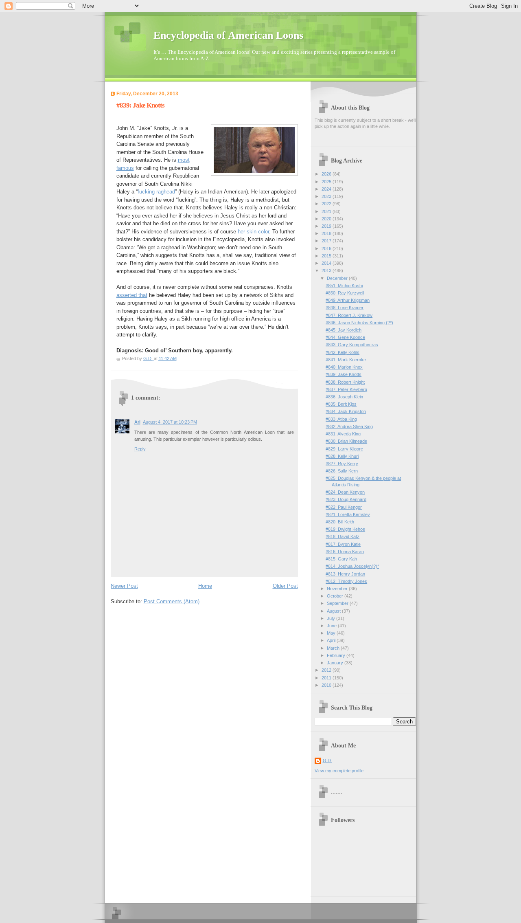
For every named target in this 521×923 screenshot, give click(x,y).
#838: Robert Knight (345, 382)
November (338, 588)
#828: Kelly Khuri (342, 456)
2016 (327, 248)
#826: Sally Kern (342, 470)
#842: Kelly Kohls (342, 352)
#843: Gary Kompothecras (352, 344)
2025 (327, 181)
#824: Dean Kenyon (345, 492)
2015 (327, 255)
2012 (327, 670)
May (332, 633)
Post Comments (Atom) (171, 601)
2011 (327, 677)
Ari (137, 422)
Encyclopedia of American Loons (228, 35)
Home (205, 586)
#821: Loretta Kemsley (348, 514)
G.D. (327, 760)
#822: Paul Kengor (344, 507)
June (332, 625)
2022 (327, 203)
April (332, 640)
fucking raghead (156, 192)
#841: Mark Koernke (346, 359)
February (336, 655)
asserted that (131, 295)
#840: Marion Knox (344, 367)
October (335, 595)
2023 (327, 196)
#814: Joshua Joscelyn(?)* (352, 566)
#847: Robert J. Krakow (349, 315)
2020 (327, 218)
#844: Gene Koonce (345, 337)
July (331, 618)
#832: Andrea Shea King (349, 426)
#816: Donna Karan (345, 551)
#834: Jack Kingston (346, 411)
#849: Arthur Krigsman (348, 300)
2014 (327, 263)
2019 (327, 226)
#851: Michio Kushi (344, 285)
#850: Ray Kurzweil (345, 292)
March (334, 648)
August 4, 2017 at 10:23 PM (170, 422)
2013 (327, 270)
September (338, 603)
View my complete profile (339, 770)
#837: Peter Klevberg (346, 389)
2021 (327, 211)
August (334, 611)
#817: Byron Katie (343, 544)
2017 (327, 240)
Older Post (285, 586)
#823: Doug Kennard (346, 499)
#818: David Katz (342, 536)
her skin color (253, 232)
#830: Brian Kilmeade (346, 441)
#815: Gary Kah (341, 558)
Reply (140, 448)
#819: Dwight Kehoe (345, 529)
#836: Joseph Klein (344, 396)
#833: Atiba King (341, 419)
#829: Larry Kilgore (344, 448)
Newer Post (124, 586)
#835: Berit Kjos (341, 404)
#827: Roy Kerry (342, 463)
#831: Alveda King (343, 433)
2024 (327, 189)
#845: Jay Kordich (343, 329)
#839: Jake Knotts (343, 374)
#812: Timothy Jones (346, 581)
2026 (327, 173)
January (335, 662)
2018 (327, 233)
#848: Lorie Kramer (344, 307)
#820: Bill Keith (340, 521)
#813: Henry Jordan (345, 573)
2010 (327, 685)
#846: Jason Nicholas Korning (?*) (359, 322)
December (338, 278)
